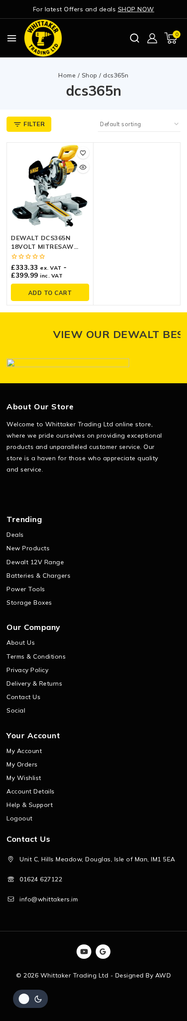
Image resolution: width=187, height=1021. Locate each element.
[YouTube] (84, 951)
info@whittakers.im (49, 899)
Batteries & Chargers (38, 575)
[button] (50, 292)
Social (16, 710)
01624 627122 (41, 879)
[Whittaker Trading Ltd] (43, 38)
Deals (15, 535)
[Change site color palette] (30, 999)
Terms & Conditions (36, 656)
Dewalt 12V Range (35, 562)
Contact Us (23, 697)
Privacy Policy (27, 670)
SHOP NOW (136, 9)
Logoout (20, 818)
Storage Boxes (29, 602)
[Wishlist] (83, 153)
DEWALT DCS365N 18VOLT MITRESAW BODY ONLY (42, 246)
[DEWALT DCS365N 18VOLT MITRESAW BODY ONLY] (50, 185)
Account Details (31, 791)
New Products (28, 548)
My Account (24, 751)
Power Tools (26, 589)
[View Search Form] (134, 38)
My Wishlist (24, 778)
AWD (163, 975)
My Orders (22, 764)
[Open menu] (12, 38)
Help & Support (30, 805)
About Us (21, 642)
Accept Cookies (94, 991)
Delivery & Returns (34, 683)
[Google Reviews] (103, 951)
